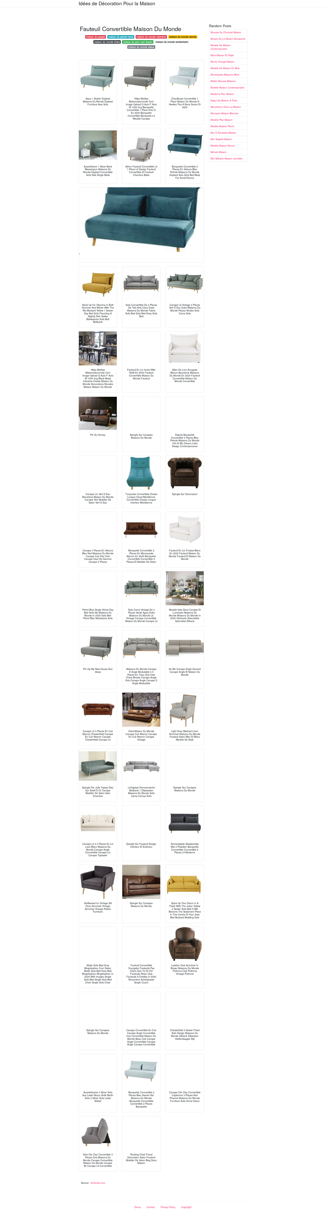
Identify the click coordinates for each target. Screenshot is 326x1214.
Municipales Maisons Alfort (225, 74)
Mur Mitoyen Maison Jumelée (226, 158)
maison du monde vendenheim (172, 41)
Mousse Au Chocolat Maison (226, 32)
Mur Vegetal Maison (221, 139)
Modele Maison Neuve (223, 145)
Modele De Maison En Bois (225, 68)
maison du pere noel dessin (137, 41)
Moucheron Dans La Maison (226, 107)
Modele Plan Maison (221, 119)
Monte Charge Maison (222, 61)
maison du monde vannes (182, 36)
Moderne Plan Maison (222, 94)
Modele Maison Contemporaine (227, 87)
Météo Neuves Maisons (223, 81)
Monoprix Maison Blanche (224, 113)
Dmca (137, 1207)
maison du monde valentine (151, 36)
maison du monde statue (141, 47)
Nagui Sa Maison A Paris (224, 100)
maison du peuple (95, 36)
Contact (151, 1207)
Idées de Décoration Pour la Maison (117, 3)
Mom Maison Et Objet (222, 55)
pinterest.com (98, 1182)
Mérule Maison (219, 152)
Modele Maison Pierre (222, 126)
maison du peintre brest (120, 36)
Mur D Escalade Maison (223, 132)
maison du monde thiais (107, 41)
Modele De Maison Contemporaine (221, 46)
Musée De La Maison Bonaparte (228, 38)
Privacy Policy (168, 1207)
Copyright (186, 1207)
